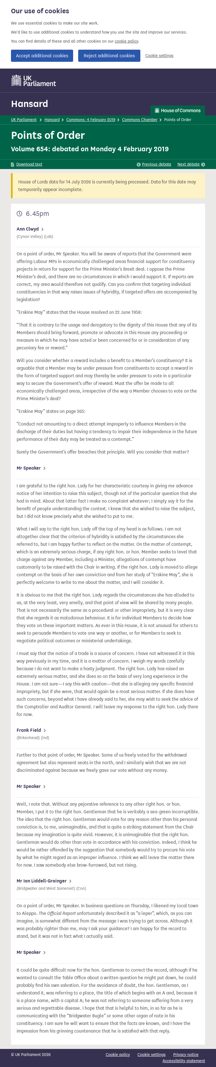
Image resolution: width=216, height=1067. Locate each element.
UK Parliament (24, 119)
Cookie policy (118, 1054)
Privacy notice (186, 1054)
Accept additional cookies (42, 55)
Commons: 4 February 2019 (90, 119)
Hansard (29, 103)
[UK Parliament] (34, 80)
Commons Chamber (140, 119)
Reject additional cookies (109, 55)
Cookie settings (159, 55)
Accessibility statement (184, 1061)
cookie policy (126, 41)
